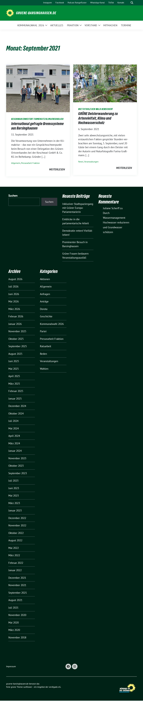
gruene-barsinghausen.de (36, 13)
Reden (43, 353)
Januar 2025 (15, 398)
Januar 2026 (15, 324)
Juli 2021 (13, 607)
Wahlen (44, 368)
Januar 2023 (15, 510)
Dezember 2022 (17, 518)
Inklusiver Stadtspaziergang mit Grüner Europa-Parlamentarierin (77, 208)
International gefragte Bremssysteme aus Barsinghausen (37, 125)
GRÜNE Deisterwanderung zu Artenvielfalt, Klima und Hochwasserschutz (98, 118)
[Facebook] (68, 666)
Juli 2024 (13, 421)
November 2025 (17, 331)
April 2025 (14, 376)
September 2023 (17, 473)
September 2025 (17, 346)
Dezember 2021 (17, 577)
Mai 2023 (13, 495)
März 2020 (14, 630)
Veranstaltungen (91, 161)
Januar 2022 (15, 570)
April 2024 (14, 435)
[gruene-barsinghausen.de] (10, 12)
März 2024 (14, 443)
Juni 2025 (13, 361)
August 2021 (15, 600)
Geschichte (46, 316)
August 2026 (15, 279)
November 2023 (17, 458)
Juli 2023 (13, 480)
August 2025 (15, 353)
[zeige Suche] (132, 2)
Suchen (13, 195)
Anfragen (45, 294)
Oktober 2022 (16, 533)
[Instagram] (75, 666)
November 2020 (17, 615)
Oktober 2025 (16, 338)
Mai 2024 (13, 428)
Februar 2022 (15, 562)
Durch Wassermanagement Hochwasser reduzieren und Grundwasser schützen (116, 222)
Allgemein (15, 163)
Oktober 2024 (16, 413)
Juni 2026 (13, 294)
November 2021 (17, 585)
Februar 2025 (15, 391)
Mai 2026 (13, 301)
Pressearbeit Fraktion (30, 163)
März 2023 (14, 503)
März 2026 (14, 309)
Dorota (43, 309)
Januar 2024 (15, 450)
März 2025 (14, 383)
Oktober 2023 (16, 465)
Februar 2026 (15, 316)
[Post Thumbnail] (38, 88)
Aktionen (45, 279)
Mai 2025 (13, 368)
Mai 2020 (13, 622)
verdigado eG (55, 687)
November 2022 (17, 525)
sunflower (27, 687)
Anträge (44, 301)
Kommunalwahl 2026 (52, 324)
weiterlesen (57, 169)
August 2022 (15, 540)
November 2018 (17, 637)
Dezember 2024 (17, 406)
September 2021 (17, 592)
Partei (80, 161)
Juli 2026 (13, 286)
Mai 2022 (13, 548)
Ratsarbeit (45, 346)
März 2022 (14, 555)
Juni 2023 (13, 488)
